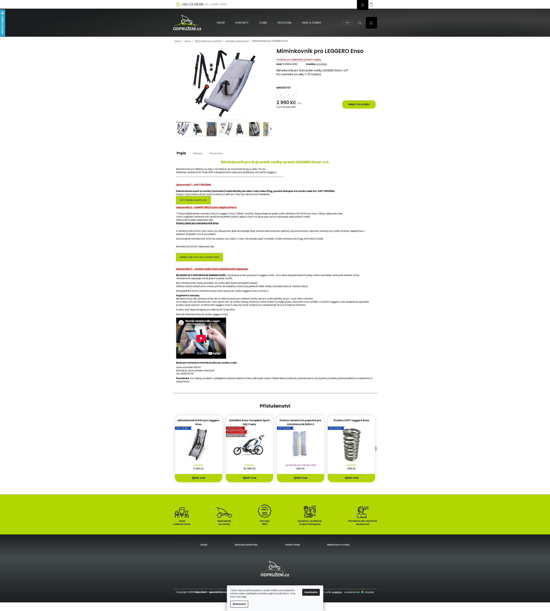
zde (244, 596)
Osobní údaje (292, 544)
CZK (347, 22)
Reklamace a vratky (338, 544)
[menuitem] (221, 22)
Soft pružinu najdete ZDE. (193, 200)
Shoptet (369, 592)
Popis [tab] (181, 153)
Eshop (203, 544)
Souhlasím (311, 592)
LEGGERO (321, 64)
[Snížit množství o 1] (288, 95)
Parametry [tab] (216, 153)
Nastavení (239, 604)
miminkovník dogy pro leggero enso (199, 257)
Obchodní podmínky (246, 544)
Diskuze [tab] (197, 153)
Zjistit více (198, 478)
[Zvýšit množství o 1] (293, 95)
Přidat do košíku (358, 104)
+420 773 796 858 (192, 4)
